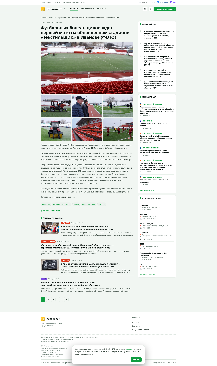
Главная (44, 17)
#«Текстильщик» (88, 204)
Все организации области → (149, 275)
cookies (129, 349)
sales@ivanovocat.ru (53, 357)
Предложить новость (141, 330)
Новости (74, 8)
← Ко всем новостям (50, 211)
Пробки (151, 2)
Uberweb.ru (172, 363)
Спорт (44, 279)
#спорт (76, 204)
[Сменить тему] (145, 9)
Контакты (101, 8)
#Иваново (46, 204)
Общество (65, 223)
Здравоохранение (48, 241)
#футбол (102, 204)
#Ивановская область (61, 204)
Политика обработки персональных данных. (56, 342)
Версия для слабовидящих (75, 2)
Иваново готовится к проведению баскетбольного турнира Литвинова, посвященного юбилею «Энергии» (70, 283)
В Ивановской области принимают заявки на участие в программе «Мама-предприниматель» (87, 227)
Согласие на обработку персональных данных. (57, 339)
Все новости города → (147, 190)
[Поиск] (150, 9)
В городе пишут (149, 97)
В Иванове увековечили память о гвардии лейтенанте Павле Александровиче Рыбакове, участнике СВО (90, 265)
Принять (136, 359)
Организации (87, 8)
